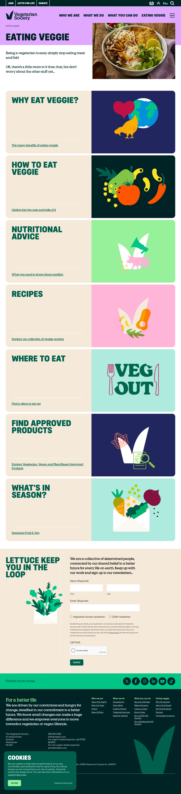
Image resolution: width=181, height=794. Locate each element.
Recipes (159, 712)
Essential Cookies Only (63, 783)
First (72, 594)
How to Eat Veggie (163, 705)
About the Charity (99, 702)
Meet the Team (97, 705)
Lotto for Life (26, 3)
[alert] (40, 770)
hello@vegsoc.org (57, 736)
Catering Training (120, 715)
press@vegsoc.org (57, 747)
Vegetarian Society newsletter (89, 616)
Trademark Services (121, 712)
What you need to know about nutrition (37, 274)
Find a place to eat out (26, 403)
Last (109, 594)
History (94, 709)
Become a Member (142, 702)
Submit (76, 662)
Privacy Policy (114, 633)
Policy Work (118, 705)
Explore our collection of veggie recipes (38, 339)
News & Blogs (97, 712)
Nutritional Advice (163, 709)
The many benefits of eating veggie (35, 145)
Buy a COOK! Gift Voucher (141, 716)
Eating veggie (153, 15)
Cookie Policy (14, 774)
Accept (14, 783)
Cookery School (119, 709)
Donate (43, 3)
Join (10, 3)
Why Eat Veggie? (163, 702)
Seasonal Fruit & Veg (25, 533)
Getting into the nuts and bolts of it (34, 210)
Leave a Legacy (141, 709)
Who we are (69, 15)
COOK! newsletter (121, 616)
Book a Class (139, 712)
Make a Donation (141, 705)
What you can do (123, 15)
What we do (93, 15)
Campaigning (118, 702)
